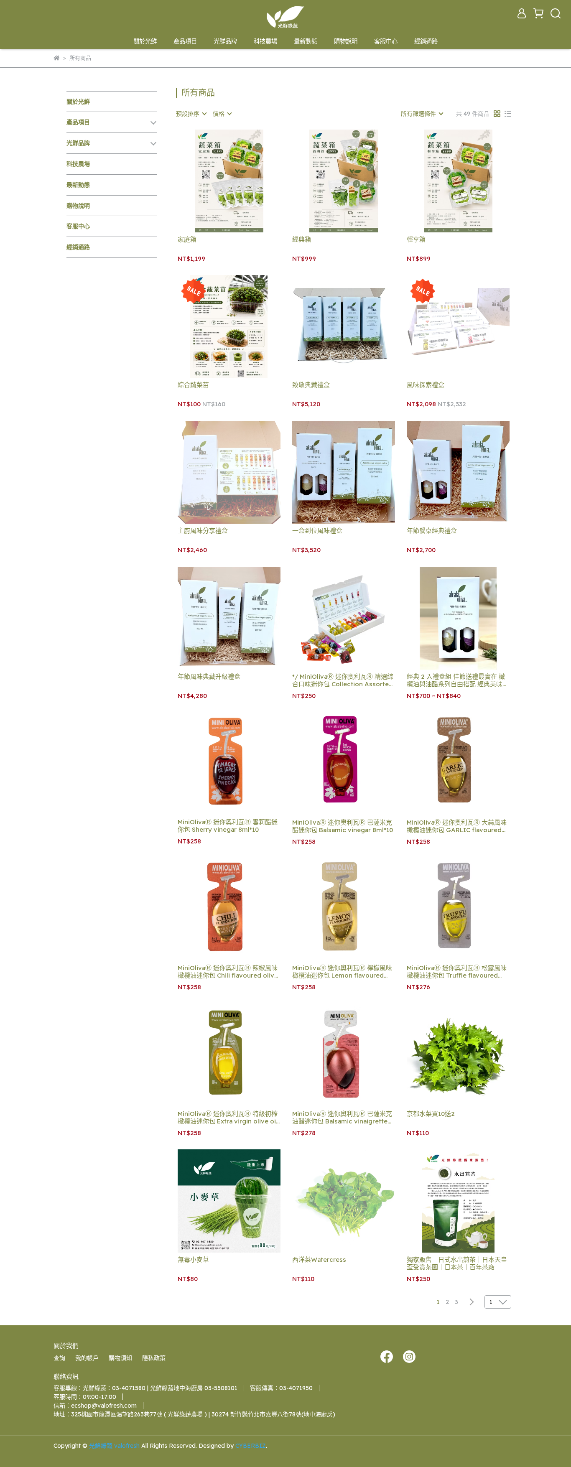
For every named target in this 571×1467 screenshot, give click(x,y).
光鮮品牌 (225, 41)
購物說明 (345, 41)
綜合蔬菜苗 (193, 385)
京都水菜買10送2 (431, 1114)
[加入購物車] (241, 180)
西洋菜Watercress (319, 1259)
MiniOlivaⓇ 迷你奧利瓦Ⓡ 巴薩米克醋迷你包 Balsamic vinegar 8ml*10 (342, 826)
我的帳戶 (87, 1358)
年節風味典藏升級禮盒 (209, 676)
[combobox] (191, 113)
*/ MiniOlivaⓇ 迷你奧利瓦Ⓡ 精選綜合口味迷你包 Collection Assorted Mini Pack (342, 680)
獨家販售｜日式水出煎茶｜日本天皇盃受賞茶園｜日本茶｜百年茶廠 (457, 1263)
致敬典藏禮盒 (311, 385)
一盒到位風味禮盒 (317, 531)
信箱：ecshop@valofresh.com (95, 1405)
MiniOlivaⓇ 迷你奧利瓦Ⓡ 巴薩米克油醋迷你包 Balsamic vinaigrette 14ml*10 (342, 1117)
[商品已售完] (470, 326)
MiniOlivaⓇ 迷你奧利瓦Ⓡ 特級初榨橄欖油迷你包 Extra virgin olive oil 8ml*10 (228, 1117)
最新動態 (305, 41)
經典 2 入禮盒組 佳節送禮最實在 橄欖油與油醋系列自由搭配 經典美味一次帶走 (458, 680)
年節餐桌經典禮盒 (432, 531)
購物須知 (120, 1358)
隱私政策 (154, 1358)
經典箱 (301, 239)
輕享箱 (416, 239)
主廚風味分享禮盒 (203, 531)
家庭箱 (187, 239)
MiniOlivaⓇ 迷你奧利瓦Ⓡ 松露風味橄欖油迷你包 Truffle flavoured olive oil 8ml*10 (457, 971)
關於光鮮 (145, 41)
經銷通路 (426, 41)
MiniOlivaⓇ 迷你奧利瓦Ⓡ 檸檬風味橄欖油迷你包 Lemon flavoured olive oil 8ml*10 (342, 971)
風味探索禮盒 (425, 385)
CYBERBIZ (250, 1445)
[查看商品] (217, 180)
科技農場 (265, 41)
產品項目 (185, 41)
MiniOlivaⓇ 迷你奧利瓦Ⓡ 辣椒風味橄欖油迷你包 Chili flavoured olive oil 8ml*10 (228, 971)
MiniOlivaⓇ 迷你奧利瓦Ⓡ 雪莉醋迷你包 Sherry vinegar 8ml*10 (228, 825)
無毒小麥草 (193, 1259)
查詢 (59, 1358)
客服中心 (386, 41)
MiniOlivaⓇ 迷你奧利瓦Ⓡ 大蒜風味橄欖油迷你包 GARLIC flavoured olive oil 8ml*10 (457, 826)
